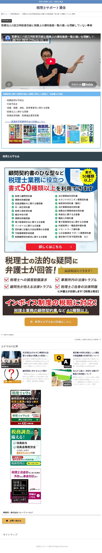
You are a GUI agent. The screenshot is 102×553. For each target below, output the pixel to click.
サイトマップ (10, 534)
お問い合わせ (15, 520)
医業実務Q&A (6, 20)
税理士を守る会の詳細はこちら (53, 322)
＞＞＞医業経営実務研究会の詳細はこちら (25, 121)
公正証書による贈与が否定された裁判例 (86, 339)
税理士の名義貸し (9, 334)
